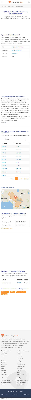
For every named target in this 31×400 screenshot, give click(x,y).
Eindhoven (4, 361)
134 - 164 (18, 168)
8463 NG (4, 153)
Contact (3, 384)
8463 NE (4, 149)
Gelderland (20, 359)
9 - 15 (17, 162)
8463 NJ (4, 159)
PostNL (18, 386)
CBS (5, 122)
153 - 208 (18, 159)
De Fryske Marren (16, 50)
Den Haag (3, 357)
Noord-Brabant (21, 364)
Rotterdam (4, 355)
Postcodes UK (20, 384)
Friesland (14, 53)
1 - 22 (17, 146)
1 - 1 (17, 175)
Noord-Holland (21, 366)
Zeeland (19, 372)
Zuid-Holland (20, 374)
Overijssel (19, 368)
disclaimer (22, 398)
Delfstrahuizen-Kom (20, 291)
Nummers (18, 143)
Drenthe (19, 353)
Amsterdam (4, 353)
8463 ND (4, 146)
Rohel (12, 291)
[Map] (15, 199)
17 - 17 (17, 165)
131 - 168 (18, 153)
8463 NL (4, 165)
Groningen (4, 364)
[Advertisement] (15, 77)
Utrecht (3, 359)
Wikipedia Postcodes (22, 380)
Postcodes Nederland (7, 380)
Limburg (19, 362)
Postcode (4, 143)
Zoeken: (7, 139)
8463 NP (4, 175)
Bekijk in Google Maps (7, 228)
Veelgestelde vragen (6, 382)
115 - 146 (18, 149)
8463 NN (4, 172)
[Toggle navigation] (2, 2)
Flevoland (19, 355)
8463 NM (4, 168)
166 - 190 (18, 172)
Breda (2, 368)
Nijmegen (3, 370)
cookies (28, 398)
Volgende (26, 178)
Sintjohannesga (5, 291)
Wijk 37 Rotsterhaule (17, 47)
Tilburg (3, 362)
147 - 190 (18, 156)
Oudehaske (4, 294)
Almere (3, 366)
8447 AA (19, 283)
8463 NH (4, 156)
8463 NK (4, 162)
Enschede (3, 372)
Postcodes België (21, 382)
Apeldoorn (4, 374)
